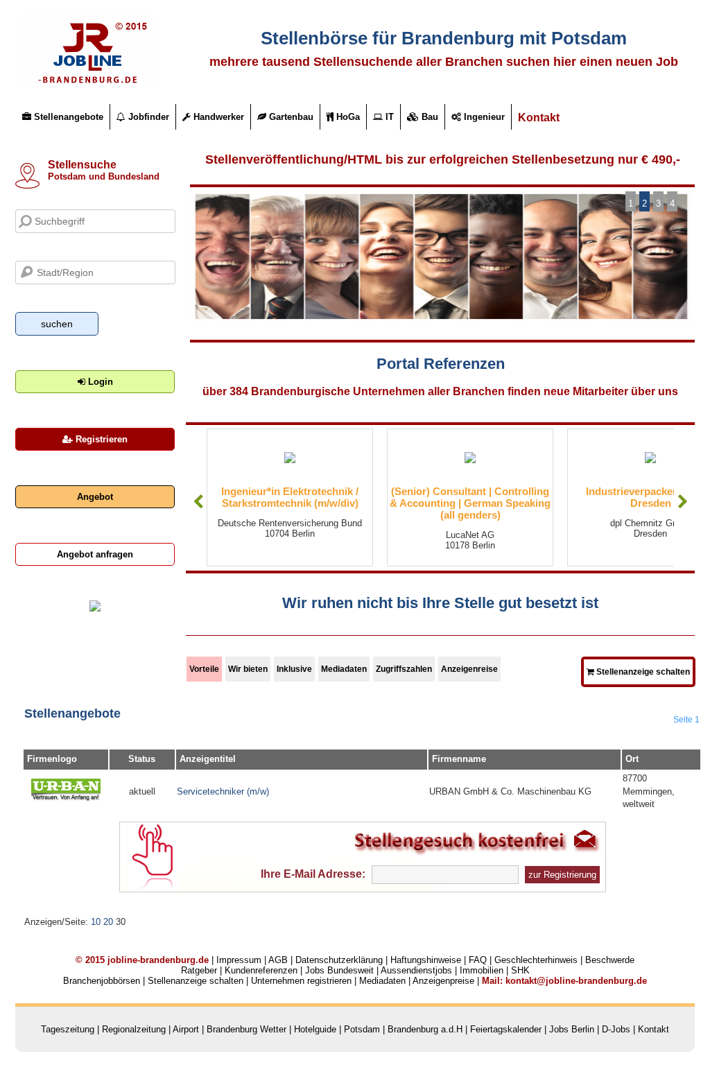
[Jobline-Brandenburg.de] (88, 83)
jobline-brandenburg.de (158, 960)
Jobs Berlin (571, 1029)
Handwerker (217, 117)
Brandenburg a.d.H (425, 1029)
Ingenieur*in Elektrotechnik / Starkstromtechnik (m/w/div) (289, 497)
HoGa (347, 117)
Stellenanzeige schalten (642, 672)
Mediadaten (344, 669)
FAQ (478, 960)
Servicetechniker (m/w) (223, 791)
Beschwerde (609, 960)
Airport (186, 1029)
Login (99, 381)
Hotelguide (315, 1029)
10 (96, 922)
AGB (278, 960)
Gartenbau (289, 117)
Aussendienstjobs (416, 970)
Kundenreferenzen (261, 970)
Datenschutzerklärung (339, 960)
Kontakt (539, 117)
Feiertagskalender (506, 1029)
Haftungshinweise (425, 960)
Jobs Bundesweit (339, 970)
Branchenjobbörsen (101, 981)
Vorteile (204, 669)
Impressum (238, 960)
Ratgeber (199, 970)
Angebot (95, 497)
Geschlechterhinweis (536, 960)
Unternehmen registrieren (301, 981)
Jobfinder (147, 117)
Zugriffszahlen (404, 669)
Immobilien (481, 970)
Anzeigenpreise (443, 981)
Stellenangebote (67, 117)
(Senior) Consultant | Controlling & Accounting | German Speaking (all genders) (470, 503)
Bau (428, 117)
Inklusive (294, 669)
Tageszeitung (67, 1029)
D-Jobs (616, 1029)
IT (388, 117)
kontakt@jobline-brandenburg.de (576, 981)
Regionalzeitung (134, 1029)
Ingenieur (483, 117)
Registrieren (100, 439)
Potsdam (362, 1029)
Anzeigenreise (469, 669)
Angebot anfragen (95, 554)
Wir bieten (248, 669)
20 (108, 922)
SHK (520, 970)
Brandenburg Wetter (246, 1029)
